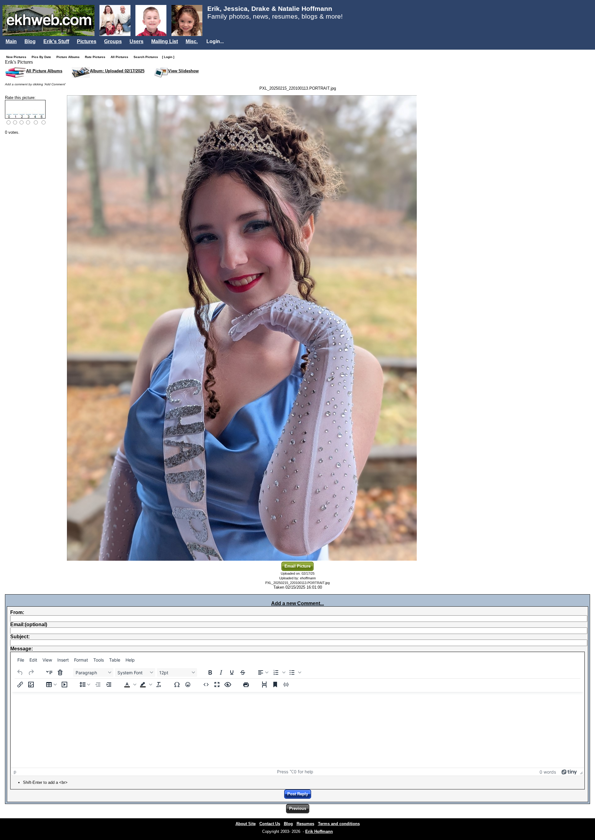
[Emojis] (188, 684)
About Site (246, 823)
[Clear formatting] (158, 684)
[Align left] (263, 672)
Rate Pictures (96, 57)
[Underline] (232, 672)
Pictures (86, 41)
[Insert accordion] (49, 672)
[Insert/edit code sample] (286, 684)
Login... (215, 41)
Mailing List (164, 41)
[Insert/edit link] (20, 684)
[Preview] (228, 684)
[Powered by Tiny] (569, 771)
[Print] (246, 684)
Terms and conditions (339, 823)
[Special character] (177, 684)
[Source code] (206, 684)
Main (11, 41)
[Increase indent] (109, 684)
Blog (30, 41)
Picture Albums (69, 57)
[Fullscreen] (217, 684)
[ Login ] (168, 57)
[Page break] (264, 684)
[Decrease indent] (98, 684)
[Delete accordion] (60, 672)
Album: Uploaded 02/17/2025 (117, 71)
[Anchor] (275, 684)
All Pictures (121, 57)
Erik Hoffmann (319, 831)
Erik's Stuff (56, 41)
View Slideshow (183, 71)
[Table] (51, 684)
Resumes (305, 823)
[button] (278, 672)
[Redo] (31, 672)
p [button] (15, 771)
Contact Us (269, 823)
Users (136, 41)
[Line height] (84, 684)
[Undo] (20, 672)
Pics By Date (43, 57)
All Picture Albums (44, 71)
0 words (548, 772)
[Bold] (210, 672)
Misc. (192, 41)
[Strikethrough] (242, 672)
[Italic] (221, 672)
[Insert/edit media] (64, 684)
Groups (113, 41)
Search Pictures (147, 57)
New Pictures (17, 57)
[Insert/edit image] (31, 684)
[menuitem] (21, 659)
